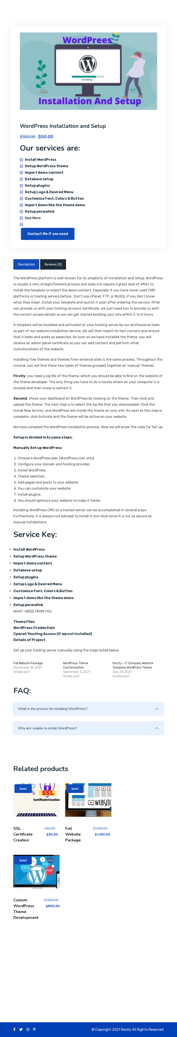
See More (33, 218)
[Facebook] (14, 1029)
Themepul (34, 8)
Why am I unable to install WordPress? (47, 728)
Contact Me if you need (47, 234)
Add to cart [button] (36, 803)
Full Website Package (28, 663)
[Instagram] (27, 1029)
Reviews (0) (53, 264)
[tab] (26, 264)
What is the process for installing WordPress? (52, 708)
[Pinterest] (34, 1029)
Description (26, 264)
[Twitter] (21, 1029)
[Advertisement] (88, 966)
